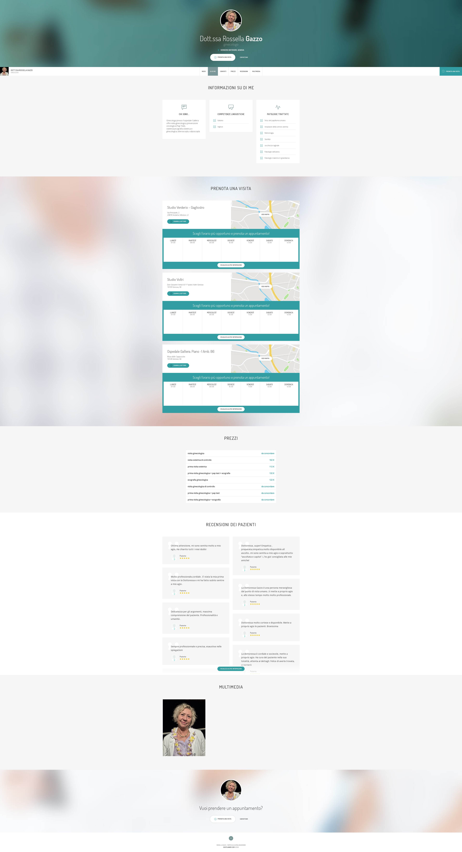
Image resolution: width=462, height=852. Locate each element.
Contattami (244, 57)
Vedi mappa (265, 214)
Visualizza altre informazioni (231, 669)
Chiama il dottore (179, 221)
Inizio (204, 71)
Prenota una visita (453, 71)
